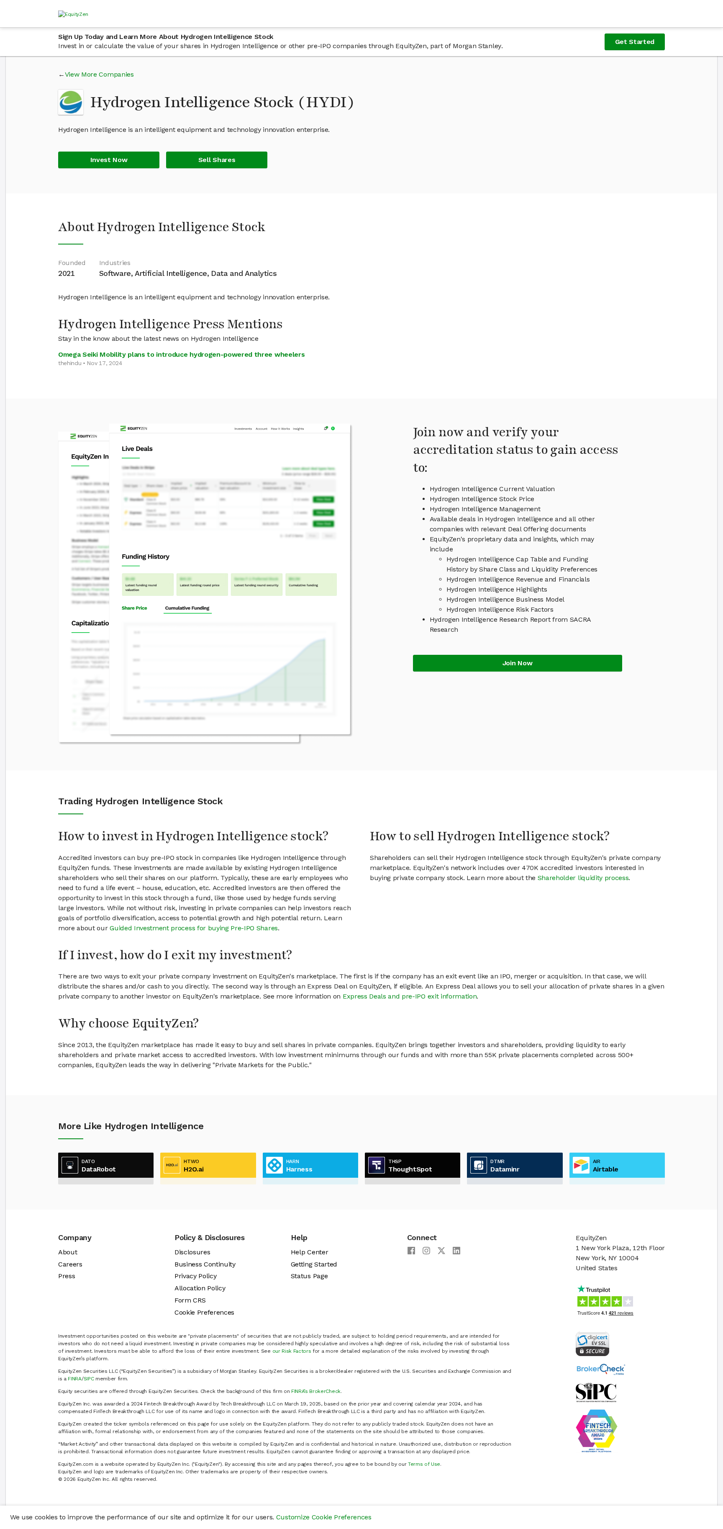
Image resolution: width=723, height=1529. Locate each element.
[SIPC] (596, 1392)
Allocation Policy (200, 1288)
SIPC (89, 1379)
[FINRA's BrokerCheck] (601, 1369)
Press (66, 1276)
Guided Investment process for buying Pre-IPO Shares (194, 928)
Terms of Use (424, 1464)
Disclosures (192, 1252)
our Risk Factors (291, 1351)
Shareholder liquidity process (583, 878)
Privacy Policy (195, 1276)
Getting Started (314, 1264)
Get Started (634, 42)
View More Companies (99, 74)
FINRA (74, 1379)
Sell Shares (216, 160)
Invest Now (109, 160)
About (67, 1252)
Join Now (517, 663)
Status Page (309, 1276)
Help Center (309, 1252)
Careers (70, 1264)
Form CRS (189, 1300)
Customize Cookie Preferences (324, 1517)
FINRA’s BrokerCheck (316, 1391)
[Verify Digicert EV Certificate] (592, 1343)
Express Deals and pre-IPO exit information (410, 996)
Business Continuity (205, 1264)
